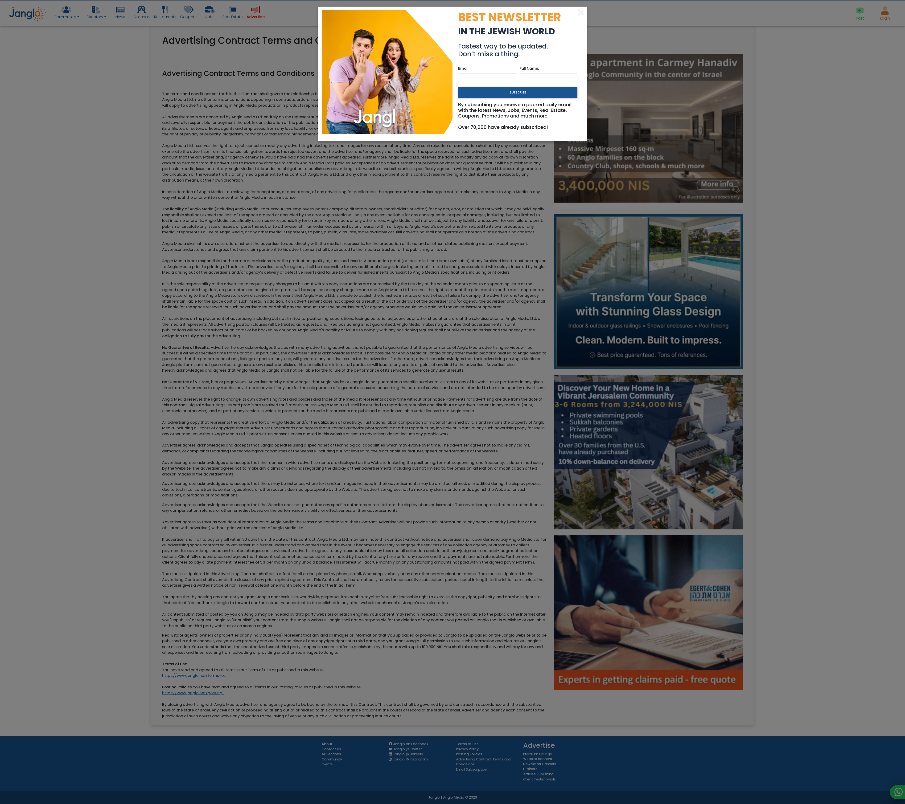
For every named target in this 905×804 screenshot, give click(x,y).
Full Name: (529, 68)
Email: (463, 68)
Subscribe (518, 92)
